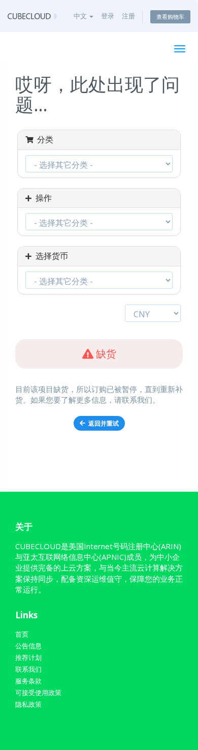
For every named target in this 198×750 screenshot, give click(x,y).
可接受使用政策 (38, 692)
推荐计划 (28, 657)
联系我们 (28, 669)
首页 (21, 634)
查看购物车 (170, 16)
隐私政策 (28, 704)
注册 (128, 15)
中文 (81, 15)
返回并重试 (102, 423)
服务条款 (28, 680)
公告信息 (28, 645)
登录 (107, 15)
